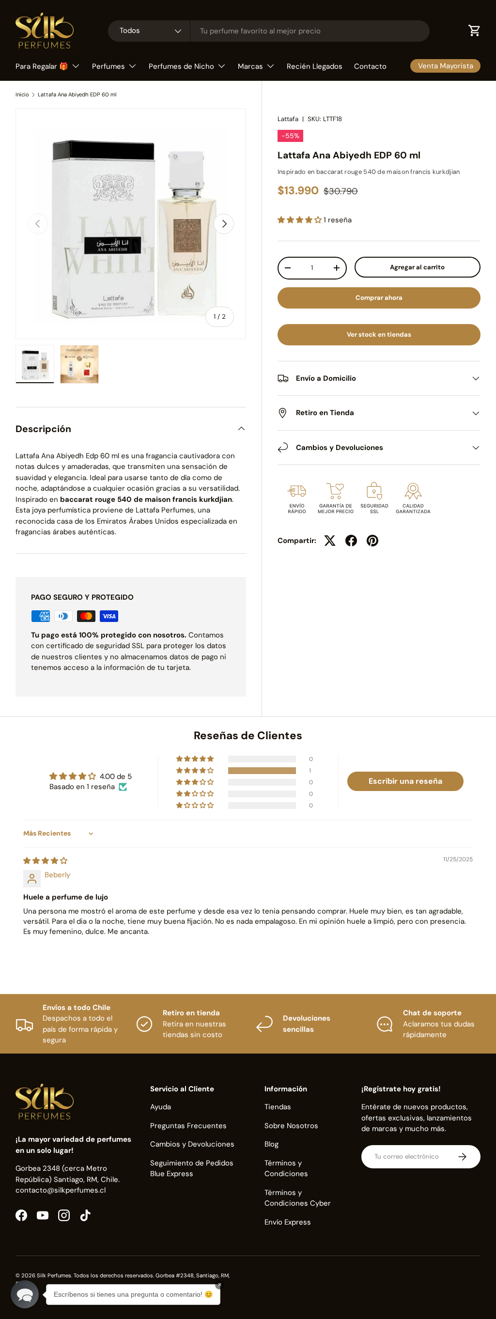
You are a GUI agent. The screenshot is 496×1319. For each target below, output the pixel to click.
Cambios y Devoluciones (192, 1144)
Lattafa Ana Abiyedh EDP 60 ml (77, 94)
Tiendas (277, 1107)
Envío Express (287, 1222)
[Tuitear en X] (330, 540)
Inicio (22, 94)
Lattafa (288, 119)
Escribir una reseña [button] (405, 781)
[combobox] (269, 31)
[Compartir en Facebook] (351, 540)
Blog (271, 1144)
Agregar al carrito (417, 267)
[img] (45, 861)
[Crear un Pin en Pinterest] (372, 540)
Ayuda (160, 1107)
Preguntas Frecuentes (188, 1126)
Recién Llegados (314, 66)
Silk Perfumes (54, 1275)
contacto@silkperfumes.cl (61, 1190)
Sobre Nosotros (291, 1126)
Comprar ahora (379, 298)
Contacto (370, 66)
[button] (301, 220)
